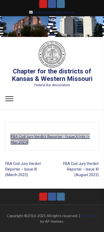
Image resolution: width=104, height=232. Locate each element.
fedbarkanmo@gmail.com (54, 12)
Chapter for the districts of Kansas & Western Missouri (52, 75)
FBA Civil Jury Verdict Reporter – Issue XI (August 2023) (81, 169)
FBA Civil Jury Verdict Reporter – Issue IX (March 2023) (23, 169)
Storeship (89, 215)
